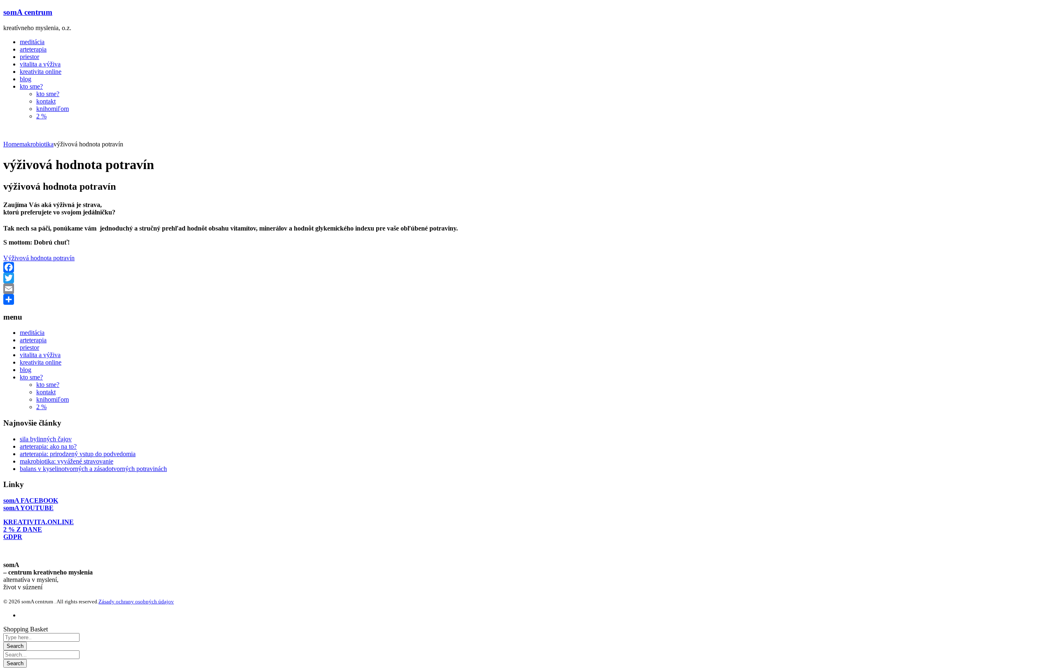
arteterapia (33, 340)
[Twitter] (527, 278)
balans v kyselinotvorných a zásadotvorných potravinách (93, 468)
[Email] (527, 288)
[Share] (527, 299)
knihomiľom (52, 399)
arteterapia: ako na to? (48, 446)
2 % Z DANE (22, 529)
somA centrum (27, 12)
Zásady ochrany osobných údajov (136, 601)
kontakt (46, 392)
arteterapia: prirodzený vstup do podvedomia (78, 453)
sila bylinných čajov (46, 439)
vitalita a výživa (40, 354)
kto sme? (31, 377)
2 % (41, 406)
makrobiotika (36, 144)
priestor (29, 347)
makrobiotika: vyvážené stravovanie (66, 461)
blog (25, 369)
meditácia (32, 332)
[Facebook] (527, 267)
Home (11, 144)
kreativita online (40, 362)
